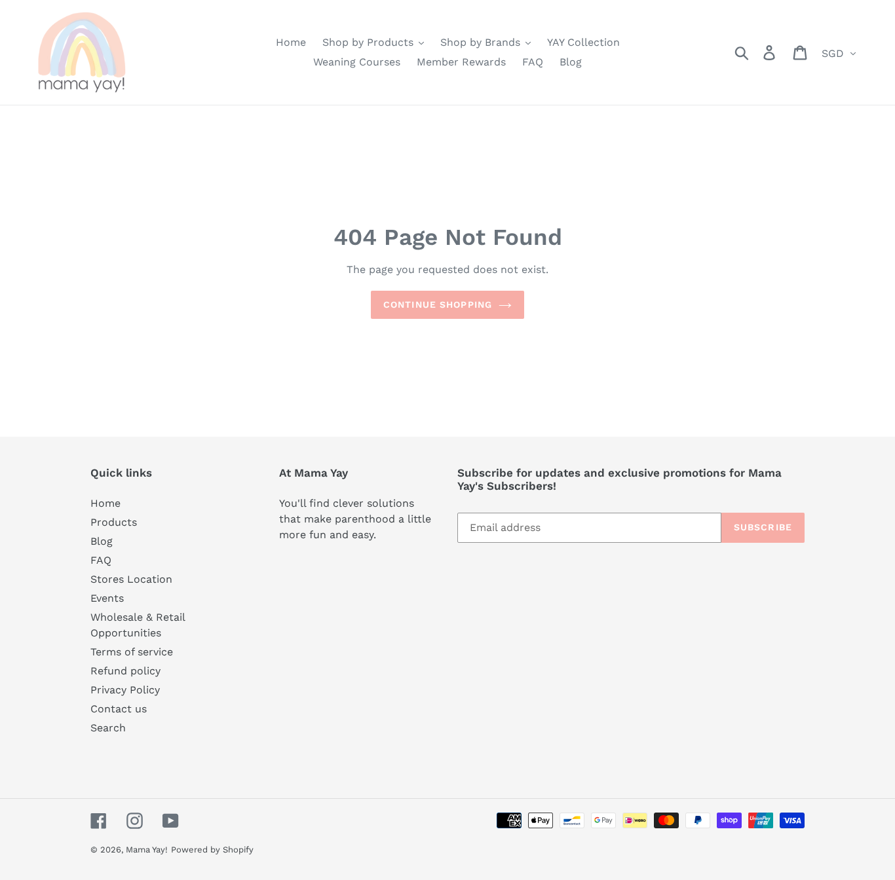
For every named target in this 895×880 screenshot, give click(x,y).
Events (107, 598)
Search (108, 728)
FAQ (100, 560)
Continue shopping (437, 304)
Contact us (118, 709)
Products (113, 522)
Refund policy (125, 671)
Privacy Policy (125, 690)
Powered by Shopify (212, 849)
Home (105, 503)
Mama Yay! (147, 849)
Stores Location (131, 579)
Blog (101, 541)
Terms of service (131, 652)
